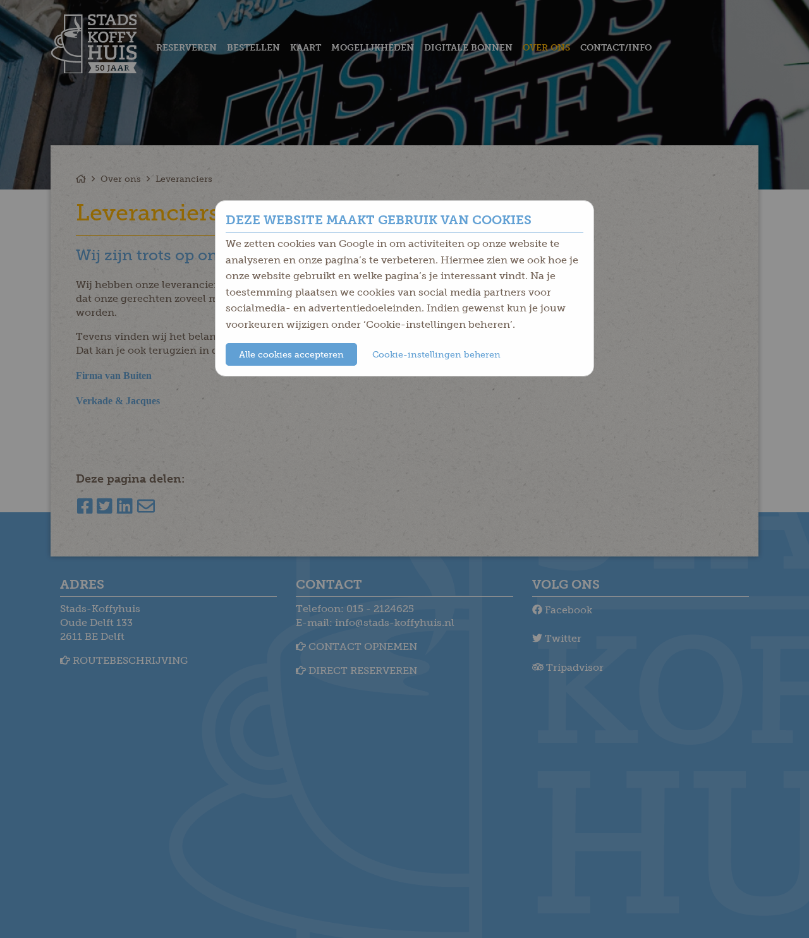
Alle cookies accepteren (291, 354)
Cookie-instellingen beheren (436, 354)
